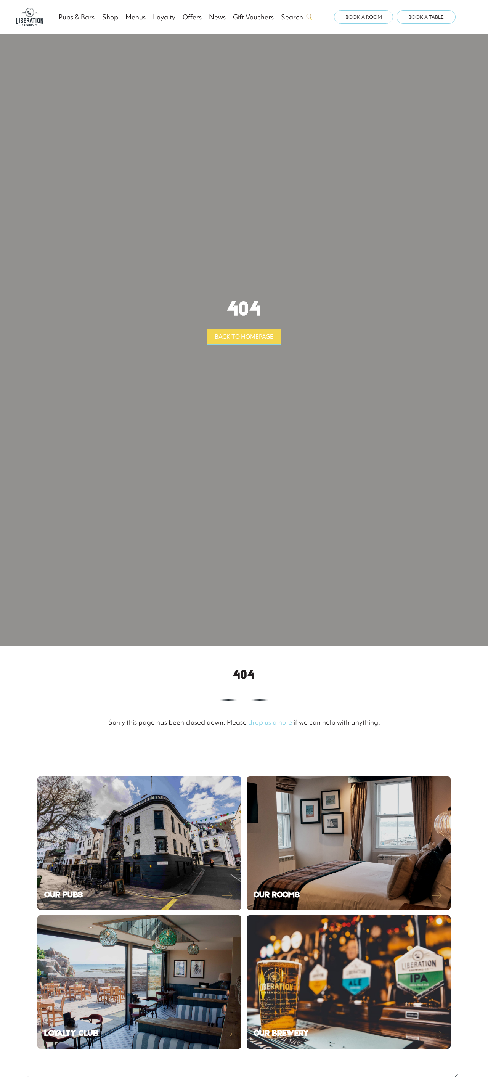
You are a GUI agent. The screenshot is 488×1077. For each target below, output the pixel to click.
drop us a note (270, 722)
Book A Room (363, 17)
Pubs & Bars (77, 17)
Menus (135, 17)
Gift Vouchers (253, 17)
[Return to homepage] (29, 17)
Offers (192, 17)
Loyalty (164, 17)
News (217, 17)
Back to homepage (244, 337)
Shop (110, 17)
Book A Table (426, 17)
